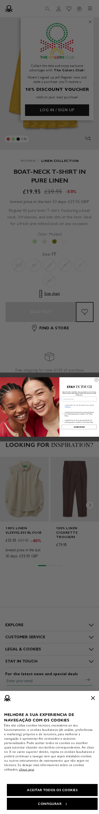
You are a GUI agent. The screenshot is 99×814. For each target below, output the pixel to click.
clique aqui (26, 769)
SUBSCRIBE (79, 427)
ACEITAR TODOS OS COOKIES (52, 790)
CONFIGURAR (50, 804)
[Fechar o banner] (93, 698)
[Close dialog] (96, 380)
